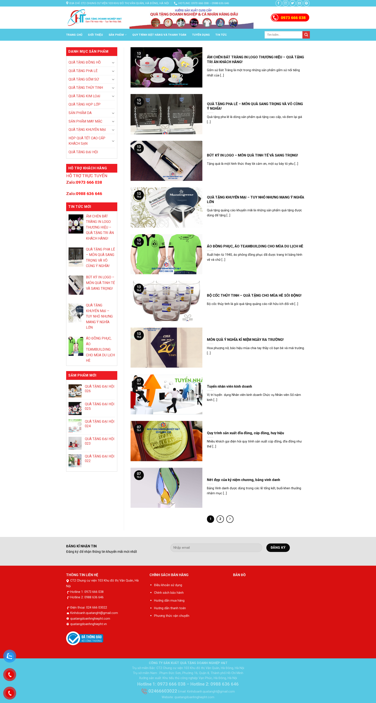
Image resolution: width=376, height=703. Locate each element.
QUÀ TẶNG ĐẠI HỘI (83, 152)
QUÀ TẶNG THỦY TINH (86, 88)
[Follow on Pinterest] (306, 3)
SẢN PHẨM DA (80, 113)
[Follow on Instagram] (285, 3)
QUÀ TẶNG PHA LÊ (83, 71)
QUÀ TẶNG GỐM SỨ (84, 79)
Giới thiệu (95, 34)
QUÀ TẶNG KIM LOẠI (84, 96)
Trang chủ (74, 34)
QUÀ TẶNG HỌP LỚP (85, 104)
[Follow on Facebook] (278, 3)
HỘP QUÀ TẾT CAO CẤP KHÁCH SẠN (87, 141)
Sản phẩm (116, 34)
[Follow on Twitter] (292, 3)
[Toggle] (113, 62)
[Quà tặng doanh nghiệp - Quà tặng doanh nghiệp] (94, 18)
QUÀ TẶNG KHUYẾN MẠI (87, 130)
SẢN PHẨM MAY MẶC (85, 121)
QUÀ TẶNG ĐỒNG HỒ (85, 62)
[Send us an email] (299, 3)
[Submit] (306, 35)
